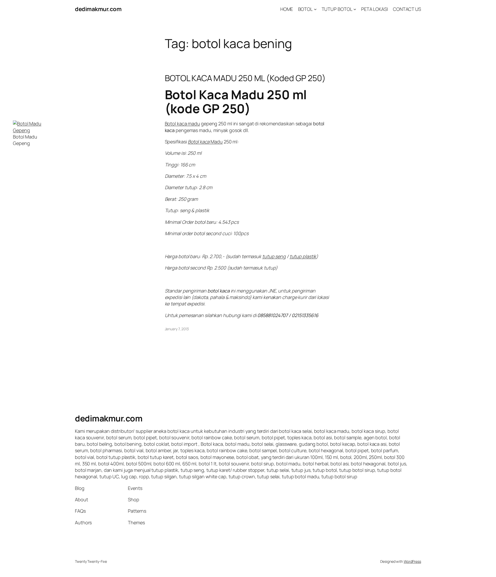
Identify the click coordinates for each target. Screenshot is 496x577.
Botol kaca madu (182, 123)
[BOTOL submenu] (315, 9)
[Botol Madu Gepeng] (32, 130)
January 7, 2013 (177, 328)
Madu (205, 142)
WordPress (412, 561)
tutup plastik (303, 256)
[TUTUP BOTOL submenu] (354, 9)
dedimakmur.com (98, 9)
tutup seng (274, 256)
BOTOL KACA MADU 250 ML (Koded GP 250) (245, 78)
